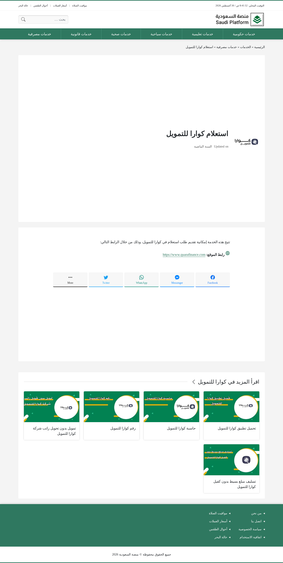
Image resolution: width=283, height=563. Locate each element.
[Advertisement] (141, 92)
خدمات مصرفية (226, 47)
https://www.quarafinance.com (184, 254)
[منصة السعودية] (239, 19)
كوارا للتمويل (212, 382)
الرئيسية (259, 47)
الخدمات (245, 47)
